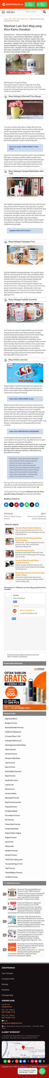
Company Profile (8, 979)
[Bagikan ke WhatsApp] (26, 504)
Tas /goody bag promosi (14, 864)
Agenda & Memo (11, 719)
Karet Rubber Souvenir (13, 771)
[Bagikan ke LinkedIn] (21, 504)
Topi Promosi (10, 868)
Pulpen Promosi (11, 837)
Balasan (16, 606)
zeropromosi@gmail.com (12, 1023)
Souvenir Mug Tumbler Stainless (28, 528)
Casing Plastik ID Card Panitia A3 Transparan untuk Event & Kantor (30, 931)
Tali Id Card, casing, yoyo (13, 859)
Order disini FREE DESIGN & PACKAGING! (24, 431)
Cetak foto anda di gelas (25, 550)
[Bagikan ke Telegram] (37, 504)
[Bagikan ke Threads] (32, 504)
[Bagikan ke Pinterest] (16, 504)
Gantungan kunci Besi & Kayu (15, 745)
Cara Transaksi (7, 973)
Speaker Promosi (11, 851)
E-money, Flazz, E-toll (12, 736)
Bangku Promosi (11, 723)
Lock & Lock (9, 785)
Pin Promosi (9, 820)
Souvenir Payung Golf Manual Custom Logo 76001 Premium (29, 890)
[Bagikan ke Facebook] (6, 504)
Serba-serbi (9, 846)
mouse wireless (10, 793)
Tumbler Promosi (11, 877)
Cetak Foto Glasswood (13, 732)
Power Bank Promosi (12, 824)
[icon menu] (3, 12)
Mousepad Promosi (12, 798)
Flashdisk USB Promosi (13, 741)
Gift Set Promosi (11, 754)
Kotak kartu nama (11, 780)
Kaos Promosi (10, 767)
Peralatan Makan (11, 811)
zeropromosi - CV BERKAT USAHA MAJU (33, 1067)
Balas (15, 601)
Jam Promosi (10, 763)
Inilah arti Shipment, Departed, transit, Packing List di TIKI (29, 904)
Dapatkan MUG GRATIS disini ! (20, 230)
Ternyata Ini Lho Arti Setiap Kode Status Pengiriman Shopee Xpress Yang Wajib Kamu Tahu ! (30, 946)
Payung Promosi (11, 807)
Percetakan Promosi (12, 815)
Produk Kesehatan (11, 829)
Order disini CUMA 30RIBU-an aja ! (21, 399)
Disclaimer (5, 990)
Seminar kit (9, 842)
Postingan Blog (7, 995)
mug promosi (18, 470)
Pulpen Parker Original (13, 833)
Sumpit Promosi (11, 855)
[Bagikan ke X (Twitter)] (11, 504)
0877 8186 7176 (8, 1012)
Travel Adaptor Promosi (13, 873)
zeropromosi (7, 1007)
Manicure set (9, 789)
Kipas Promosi (10, 776)
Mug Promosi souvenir (13, 802)
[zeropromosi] (13, 4)
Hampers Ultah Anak (12, 758)
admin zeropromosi (27, 610)
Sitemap (5, 984)
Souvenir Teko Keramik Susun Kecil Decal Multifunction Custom (30, 917)
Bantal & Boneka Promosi (14, 727)
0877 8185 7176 (8, 1018)
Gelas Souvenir (10, 749)
